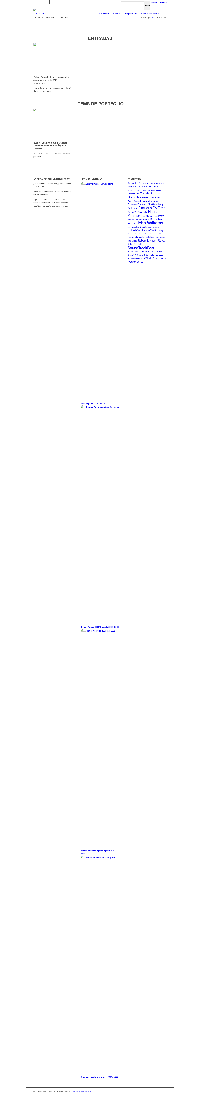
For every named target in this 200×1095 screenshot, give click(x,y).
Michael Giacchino (137, 230)
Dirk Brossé (156, 197)
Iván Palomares (133, 219)
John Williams (150, 222)
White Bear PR (139, 258)
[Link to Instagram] (47, 2)
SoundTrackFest (141, 247)
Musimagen (161, 230)
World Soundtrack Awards (147, 259)
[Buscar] (164, 13)
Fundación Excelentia (137, 211)
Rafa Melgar (132, 240)
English (154, 2)
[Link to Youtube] (38, 2)
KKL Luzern (132, 227)
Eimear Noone (134, 201)
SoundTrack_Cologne (137, 251)
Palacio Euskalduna (156, 234)
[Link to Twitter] (43, 2)
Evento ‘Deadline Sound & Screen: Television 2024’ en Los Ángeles (50, 144)
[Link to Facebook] (34, 2)
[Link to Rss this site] (52, 2)
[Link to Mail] (56, 2)
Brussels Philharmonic (142, 190)
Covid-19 (146, 193)
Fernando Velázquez (137, 204)
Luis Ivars (141, 226)
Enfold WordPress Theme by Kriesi (83, 1091)
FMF (156, 207)
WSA (140, 262)
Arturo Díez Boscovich (155, 183)
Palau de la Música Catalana (141, 236)
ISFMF (161, 215)
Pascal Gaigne (160, 237)
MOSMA (151, 230)
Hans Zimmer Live (149, 215)
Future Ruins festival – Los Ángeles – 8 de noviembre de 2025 (52, 78)
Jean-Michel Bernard (149, 219)
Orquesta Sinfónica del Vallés (138, 234)
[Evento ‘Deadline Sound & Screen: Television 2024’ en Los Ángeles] (52, 124)
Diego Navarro (138, 197)
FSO (162, 208)
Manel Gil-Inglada (153, 227)
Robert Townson (147, 240)
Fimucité (145, 207)
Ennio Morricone (149, 201)
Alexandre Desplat (137, 183)
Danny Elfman (158, 194)
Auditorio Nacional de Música (143, 186)
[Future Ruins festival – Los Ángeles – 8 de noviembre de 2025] (52, 59)
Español (163, 2)
